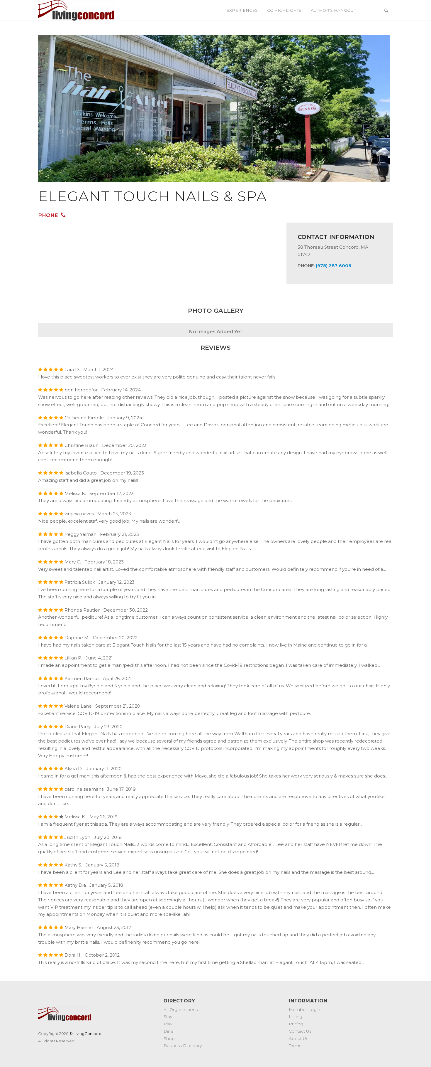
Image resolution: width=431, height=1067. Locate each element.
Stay (168, 1016)
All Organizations (181, 1009)
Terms (295, 1045)
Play (168, 1023)
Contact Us (300, 1031)
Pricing (296, 1023)
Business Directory (183, 1045)
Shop (169, 1038)
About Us (298, 1038)
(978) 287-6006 (333, 265)
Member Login (304, 1009)
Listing (295, 1016)
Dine (168, 1031)
